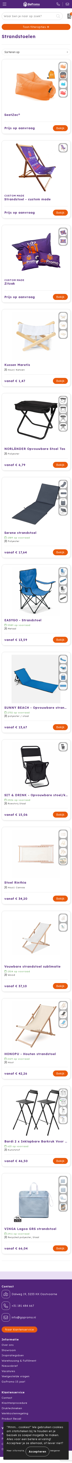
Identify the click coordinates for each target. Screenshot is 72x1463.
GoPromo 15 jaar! (13, 1381)
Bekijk (60, 128)
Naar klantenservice (19, 1329)
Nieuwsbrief (10, 1365)
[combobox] (28, 16)
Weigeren (55, 1450)
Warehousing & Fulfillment (19, 1360)
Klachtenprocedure (14, 1402)
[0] (68, 16)
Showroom (9, 1350)
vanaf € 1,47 (14, 381)
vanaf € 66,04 (16, 1248)
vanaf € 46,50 (16, 1161)
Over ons (8, 1344)
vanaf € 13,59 (15, 640)
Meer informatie (15, 1450)
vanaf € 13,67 (15, 727)
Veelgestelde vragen (15, 1376)
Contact (7, 1397)
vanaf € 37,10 (15, 986)
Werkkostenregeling (15, 1413)
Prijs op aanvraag (19, 128)
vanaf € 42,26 (15, 1073)
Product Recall (11, 1418)
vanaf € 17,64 (15, 552)
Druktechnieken (12, 1408)
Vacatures (8, 1371)
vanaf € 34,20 (15, 899)
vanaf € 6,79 (14, 465)
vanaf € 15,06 (16, 815)
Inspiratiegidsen (13, 1355)
